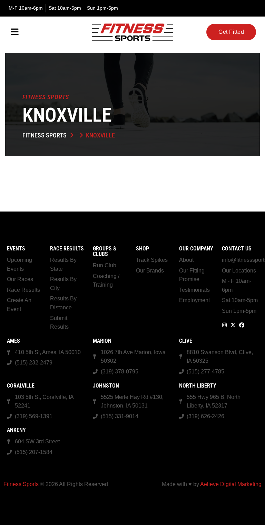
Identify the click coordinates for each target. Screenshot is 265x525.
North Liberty (197, 385)
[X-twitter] (233, 325)
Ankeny (16, 430)
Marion (102, 341)
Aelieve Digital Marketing (231, 484)
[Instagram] (224, 325)
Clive (185, 341)
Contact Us (237, 248)
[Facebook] (241, 325)
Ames (13, 341)
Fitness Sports (44, 135)
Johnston (106, 385)
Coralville (21, 385)
